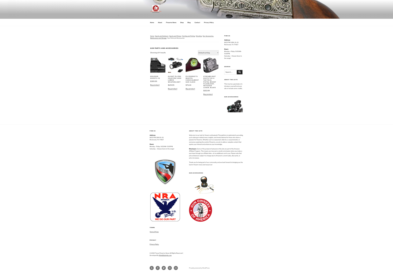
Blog (189, 22)
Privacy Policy (209, 22)
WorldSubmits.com (165, 255)
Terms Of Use (154, 232)
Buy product (155, 85)
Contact (197, 22)
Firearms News (171, 22)
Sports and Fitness (175, 36)
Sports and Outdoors (161, 36)
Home (152, 22)
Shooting (199, 36)
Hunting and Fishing (188, 36)
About (160, 22)
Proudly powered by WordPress (199, 268)
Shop (182, 22)
